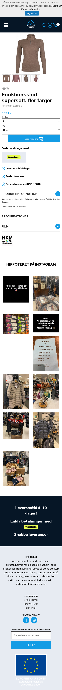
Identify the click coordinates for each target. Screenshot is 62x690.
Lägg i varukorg (31, 139)
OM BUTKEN (31, 600)
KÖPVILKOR (31, 604)
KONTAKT (31, 608)
